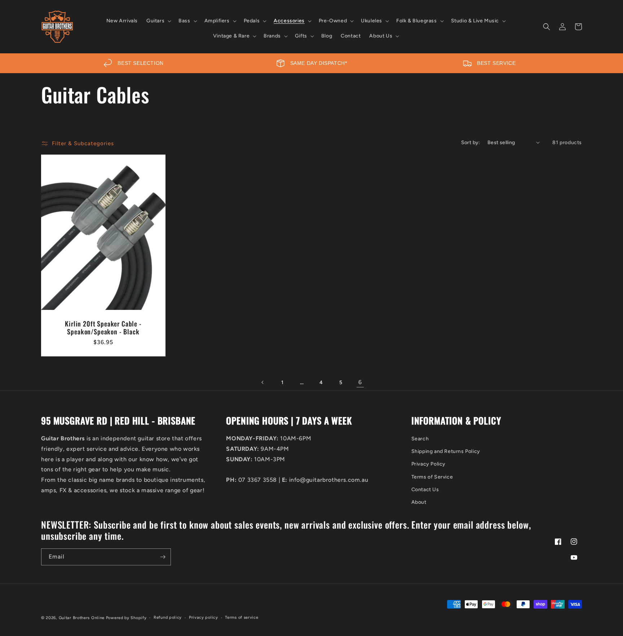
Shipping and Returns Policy (445, 451)
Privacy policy (203, 617)
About (419, 502)
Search (420, 439)
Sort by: (470, 142)
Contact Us (425, 489)
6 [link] (360, 382)
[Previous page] (263, 382)
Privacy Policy (428, 464)
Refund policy (168, 617)
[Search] (546, 27)
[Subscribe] (163, 556)
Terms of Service (432, 477)
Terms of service (241, 617)
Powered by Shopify (126, 617)
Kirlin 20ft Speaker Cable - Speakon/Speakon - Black (103, 327)
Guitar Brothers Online (82, 617)
